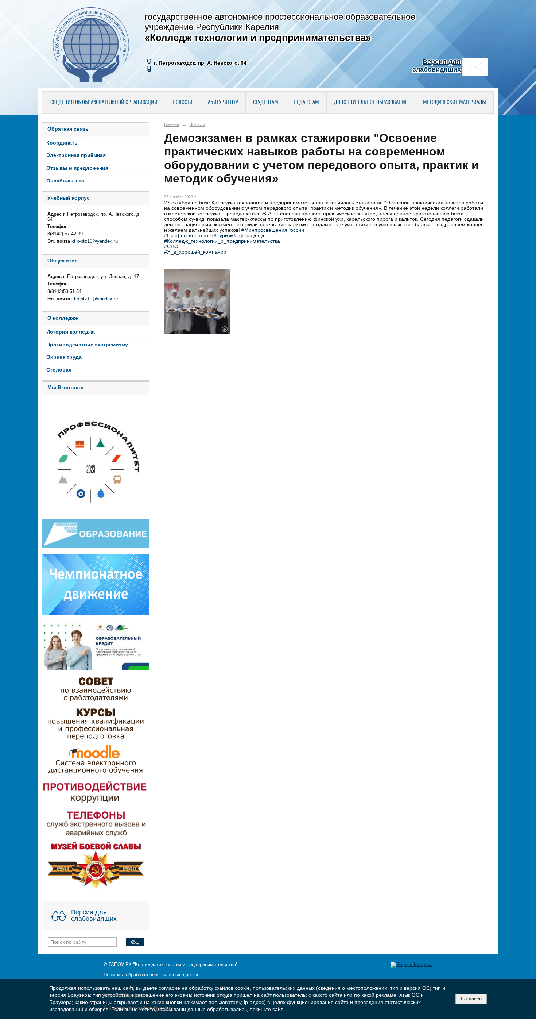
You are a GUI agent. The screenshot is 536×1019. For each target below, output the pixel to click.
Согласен (471, 998)
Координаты (62, 143)
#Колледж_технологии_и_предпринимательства (222, 241)
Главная (171, 124)
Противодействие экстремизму (87, 344)
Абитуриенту (223, 102)
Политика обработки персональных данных (151, 974)
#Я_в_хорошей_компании (195, 252)
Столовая (58, 370)
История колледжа (70, 332)
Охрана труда (64, 357)
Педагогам (306, 102)
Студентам (265, 102)
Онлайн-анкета (65, 181)
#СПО (171, 246)
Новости (182, 102)
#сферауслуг (249, 235)
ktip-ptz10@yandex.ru (94, 241)
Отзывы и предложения (77, 168)
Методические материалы (454, 102)
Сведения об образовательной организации (104, 102)
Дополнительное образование (371, 102)
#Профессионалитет (189, 235)
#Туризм (224, 235)
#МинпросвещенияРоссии (272, 230)
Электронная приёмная (76, 155)
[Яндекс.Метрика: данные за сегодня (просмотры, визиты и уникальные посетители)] (411, 965)
